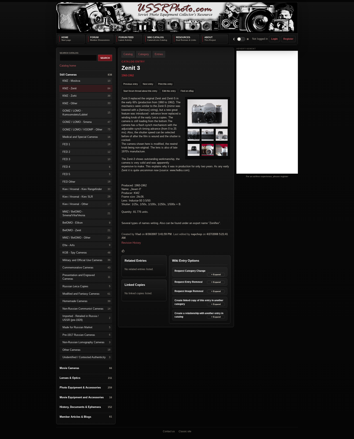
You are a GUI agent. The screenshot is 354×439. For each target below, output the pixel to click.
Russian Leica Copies (86, 286)
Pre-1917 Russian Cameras (86, 334)
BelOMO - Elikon (86, 222)
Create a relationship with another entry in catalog (199, 315)
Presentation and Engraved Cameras (86, 276)
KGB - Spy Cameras (86, 252)
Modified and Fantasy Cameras (86, 293)
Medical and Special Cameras (86, 136)
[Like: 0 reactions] (123, 250)
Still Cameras (86, 74)
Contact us (169, 431)
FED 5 (86, 174)
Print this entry (165, 84)
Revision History (131, 242)
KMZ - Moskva (86, 80)
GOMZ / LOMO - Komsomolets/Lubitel (86, 112)
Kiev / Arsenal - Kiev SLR (86, 196)
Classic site (185, 431)
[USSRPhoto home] (177, 17)
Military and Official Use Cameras (86, 259)
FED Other (86, 181)
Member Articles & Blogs (86, 416)
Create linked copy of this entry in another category (199, 302)
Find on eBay (187, 90)
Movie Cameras (86, 368)
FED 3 (86, 159)
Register (288, 38)
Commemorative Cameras (86, 267)
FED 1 (86, 144)
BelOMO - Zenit (86, 230)
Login (274, 38)
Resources (183, 37)
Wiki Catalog (155, 37)
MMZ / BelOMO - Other (86, 237)
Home (64, 37)
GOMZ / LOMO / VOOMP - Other (86, 129)
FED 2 (86, 151)
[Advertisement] (267, 112)
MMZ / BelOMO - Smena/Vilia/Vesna (86, 213)
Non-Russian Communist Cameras (86, 308)
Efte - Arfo (86, 245)
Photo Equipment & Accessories (86, 387)
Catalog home (68, 65)
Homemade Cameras (86, 301)
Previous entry (130, 84)
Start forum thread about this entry (140, 90)
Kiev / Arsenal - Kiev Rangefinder (86, 189)
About (208, 37)
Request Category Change (190, 270)
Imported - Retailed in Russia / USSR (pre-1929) (86, 318)
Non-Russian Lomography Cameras (86, 342)
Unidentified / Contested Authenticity (86, 357)
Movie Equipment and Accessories (86, 397)
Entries (159, 54)
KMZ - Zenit (86, 88)
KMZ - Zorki (86, 95)
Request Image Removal (189, 291)
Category (143, 54)
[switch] (241, 39)
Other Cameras (86, 349)
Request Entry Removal (188, 282)
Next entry (148, 84)
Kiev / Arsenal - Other (86, 204)
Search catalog (69, 53)
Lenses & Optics (86, 377)
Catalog (128, 54)
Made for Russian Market (86, 327)
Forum (94, 37)
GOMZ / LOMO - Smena (86, 121)
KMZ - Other (86, 103)
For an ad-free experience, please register (267, 176)
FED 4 (86, 166)
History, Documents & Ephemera (86, 406)
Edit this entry (169, 90)
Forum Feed (126, 37)
